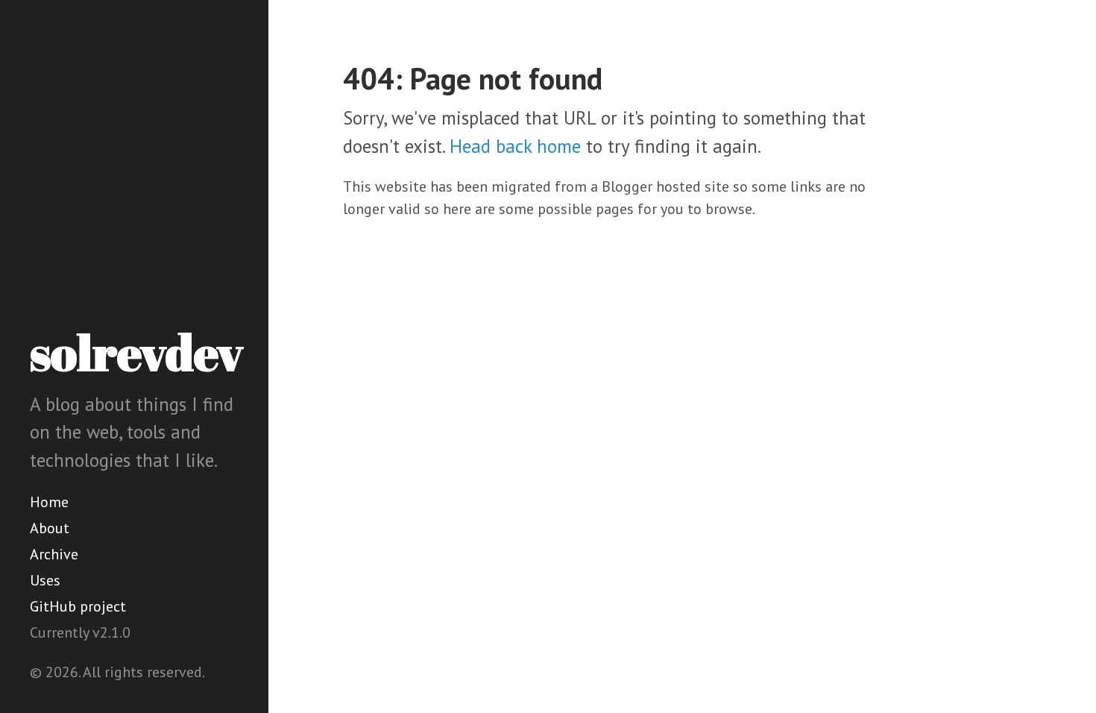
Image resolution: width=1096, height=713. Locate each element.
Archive (54, 554)
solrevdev (136, 352)
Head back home (515, 146)
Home (49, 502)
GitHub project (78, 606)
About (49, 528)
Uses (45, 580)
